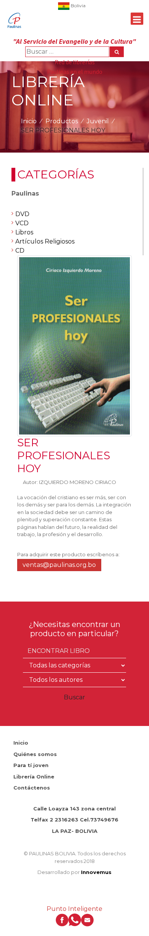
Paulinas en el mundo (74, 71)
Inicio (29, 121)
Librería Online (33, 777)
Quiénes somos (35, 754)
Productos (61, 121)
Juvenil (98, 121)
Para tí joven (31, 765)
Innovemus (96, 872)
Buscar (74, 697)
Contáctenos (31, 788)
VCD (22, 223)
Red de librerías (75, 62)
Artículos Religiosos (44, 241)
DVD (22, 214)
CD (19, 250)
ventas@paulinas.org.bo (59, 564)
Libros (24, 232)
